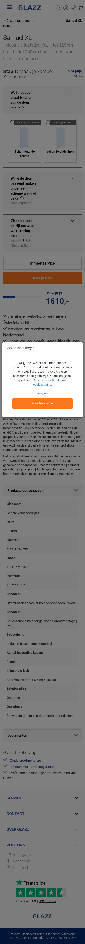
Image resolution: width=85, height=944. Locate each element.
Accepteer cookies (42, 403)
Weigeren (42, 393)
